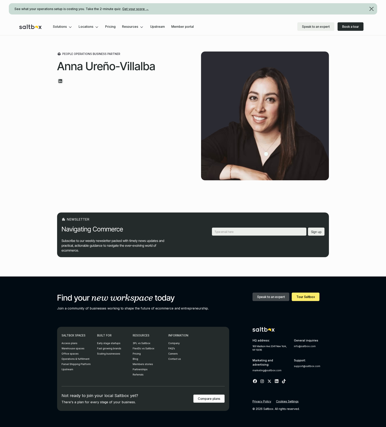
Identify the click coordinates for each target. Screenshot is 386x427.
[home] (30, 26)
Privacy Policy (262, 401)
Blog (135, 358)
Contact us (174, 358)
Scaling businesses (108, 353)
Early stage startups (108, 343)
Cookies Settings (287, 401)
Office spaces (70, 353)
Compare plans (209, 399)
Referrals (138, 374)
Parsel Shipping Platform (76, 364)
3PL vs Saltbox (141, 343)
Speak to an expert (316, 27)
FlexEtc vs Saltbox (143, 348)
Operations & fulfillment (75, 358)
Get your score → (135, 9)
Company (174, 343)
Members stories (143, 364)
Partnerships (140, 369)
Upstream (157, 27)
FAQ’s (171, 348)
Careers (173, 353)
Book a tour (350, 27)
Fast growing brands (109, 348)
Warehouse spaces (73, 348)
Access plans (69, 343)
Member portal (182, 27)
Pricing (110, 27)
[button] (62, 26)
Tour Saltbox (305, 297)
